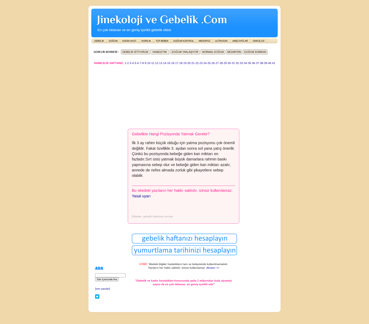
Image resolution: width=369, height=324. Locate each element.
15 (168, 63)
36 (253, 63)
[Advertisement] (184, 95)
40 (269, 63)
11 (152, 63)
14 (164, 63)
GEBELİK (99, 41)
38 (261, 63)
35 (249, 63)
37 (257, 63)
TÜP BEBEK (162, 41)
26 (213, 63)
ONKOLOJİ (258, 41)
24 (205, 63)
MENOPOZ (204, 41)
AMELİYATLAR (240, 41)
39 (265, 63)
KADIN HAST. (129, 41)
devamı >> (212, 267)
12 (156, 63)
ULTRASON (221, 41)
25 (209, 63)
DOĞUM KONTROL (183, 41)
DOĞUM (113, 41)
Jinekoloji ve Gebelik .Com (162, 19)
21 (192, 63)
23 (201, 63)
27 (217, 63)
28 (221, 63)
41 (273, 63)
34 (245, 63)
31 (233, 63)
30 (229, 63)
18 (180, 63)
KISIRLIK (146, 41)
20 (188, 63)
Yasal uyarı (141, 196)
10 (148, 63)
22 (197, 63)
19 (184, 63)
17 (176, 63)
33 (241, 63)
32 (237, 63)
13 (160, 63)
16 (172, 63)
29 (225, 63)
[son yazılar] (102, 288)
